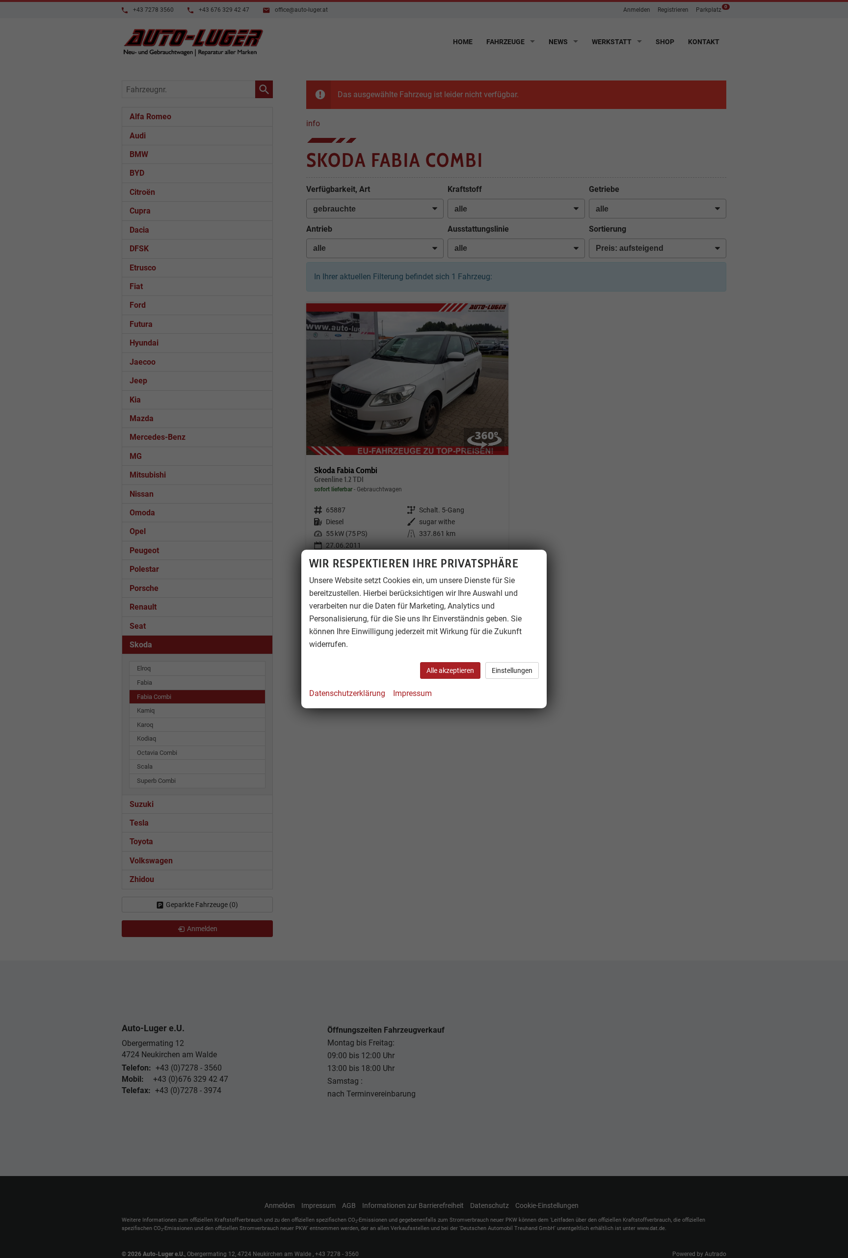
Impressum (412, 693)
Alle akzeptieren (450, 670)
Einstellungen (512, 670)
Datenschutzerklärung (347, 693)
